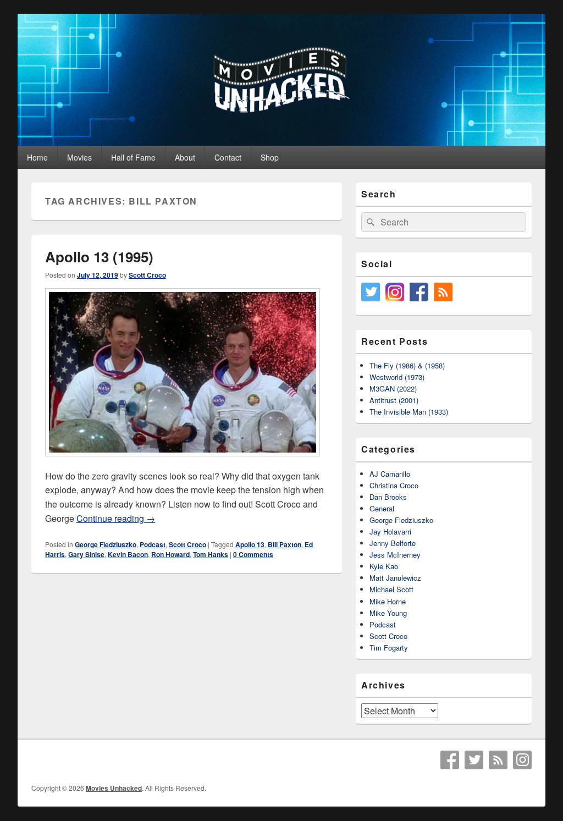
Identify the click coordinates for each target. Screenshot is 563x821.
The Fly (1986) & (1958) (407, 365)
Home (37, 157)
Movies (79, 157)
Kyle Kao (383, 566)
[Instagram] (522, 760)
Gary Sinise (86, 554)
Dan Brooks (388, 497)
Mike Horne (387, 601)
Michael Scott (391, 589)
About (185, 157)
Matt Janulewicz (395, 577)
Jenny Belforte (392, 543)
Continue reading (115, 518)
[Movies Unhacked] (281, 142)
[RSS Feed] (498, 760)
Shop (270, 157)
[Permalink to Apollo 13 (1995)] (182, 461)
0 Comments (253, 554)
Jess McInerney (395, 554)
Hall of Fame (133, 157)
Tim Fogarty (388, 647)
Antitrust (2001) (393, 400)
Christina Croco (393, 485)
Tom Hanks (210, 554)
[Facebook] (449, 760)
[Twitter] (474, 760)
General (381, 508)
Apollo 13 (249, 544)
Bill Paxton (284, 544)
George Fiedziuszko (105, 544)
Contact (227, 157)
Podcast (152, 544)
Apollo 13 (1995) (99, 256)
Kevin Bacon (128, 554)
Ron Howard (170, 554)
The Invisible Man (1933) (408, 411)
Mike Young (388, 613)
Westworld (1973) (396, 377)
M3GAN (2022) (393, 388)
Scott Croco (147, 275)
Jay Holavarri (390, 531)
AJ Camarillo (389, 474)
